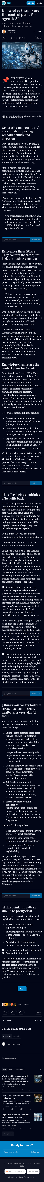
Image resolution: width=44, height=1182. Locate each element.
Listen (39, 32)
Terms (29, 1163)
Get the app (33, 1171)
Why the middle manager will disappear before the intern (15, 1077)
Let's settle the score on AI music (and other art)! (16, 1096)
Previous (9, 1020)
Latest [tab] (10, 1070)
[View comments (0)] (12, 1089)
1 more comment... (9, 1058)
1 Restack (27, 1004)
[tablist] (11, 1036)
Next (36, 1020)
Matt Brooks (11, 30)
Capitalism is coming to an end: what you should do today (16, 1116)
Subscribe (31, 3)
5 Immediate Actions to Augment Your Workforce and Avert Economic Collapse (16, 1121)
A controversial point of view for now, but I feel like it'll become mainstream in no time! (16, 1102)
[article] (22, 1083)
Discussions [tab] (19, 1070)
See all (6, 1134)
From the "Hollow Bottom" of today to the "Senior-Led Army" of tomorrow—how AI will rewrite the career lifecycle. (15, 1083)
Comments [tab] (7, 1036)
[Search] (40, 1069)
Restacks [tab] (16, 1036)
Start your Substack (16, 1171)
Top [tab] (4, 1070)
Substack (10, 1177)
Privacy (22, 1163)
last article (13, 264)
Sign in (39, 3)
